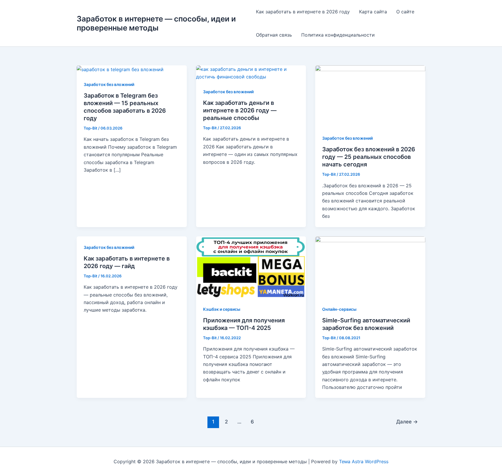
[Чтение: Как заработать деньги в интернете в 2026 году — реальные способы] (251, 73)
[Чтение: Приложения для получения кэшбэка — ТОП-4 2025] (251, 267)
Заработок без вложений (109, 84)
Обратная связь (274, 35)
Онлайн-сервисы (339, 309)
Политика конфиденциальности (338, 35)
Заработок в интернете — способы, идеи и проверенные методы (156, 23)
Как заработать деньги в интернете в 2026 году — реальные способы (240, 110)
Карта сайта (373, 12)
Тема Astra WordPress (363, 461)
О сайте (405, 12)
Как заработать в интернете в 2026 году (303, 12)
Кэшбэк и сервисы (221, 309)
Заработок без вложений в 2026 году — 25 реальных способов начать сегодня (368, 157)
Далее (407, 421)
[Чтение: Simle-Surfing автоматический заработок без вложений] (370, 267)
